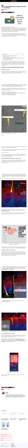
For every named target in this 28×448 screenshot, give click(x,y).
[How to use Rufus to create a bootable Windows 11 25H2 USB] (5, 422)
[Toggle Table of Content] (22, 54)
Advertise (12, 446)
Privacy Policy (13, 445)
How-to (5, 3)
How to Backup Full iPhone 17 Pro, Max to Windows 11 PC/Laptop (22, 419)
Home (2, 3)
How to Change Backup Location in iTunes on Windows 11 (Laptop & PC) (5, 419)
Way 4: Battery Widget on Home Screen (8, 59)
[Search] (27, 1)
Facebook (3, 375)
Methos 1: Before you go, (6, 56)
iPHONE (8, 389)
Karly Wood (5, 9)
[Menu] (1, 1)
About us (12, 443)
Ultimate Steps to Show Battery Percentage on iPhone (9, 55)
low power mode (20, 33)
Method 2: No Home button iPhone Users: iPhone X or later (10, 57)
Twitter (6, 375)
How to (4, 389)
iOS (6, 389)
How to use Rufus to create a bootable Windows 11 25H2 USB (4, 429)
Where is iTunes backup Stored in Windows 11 (13, 419)
